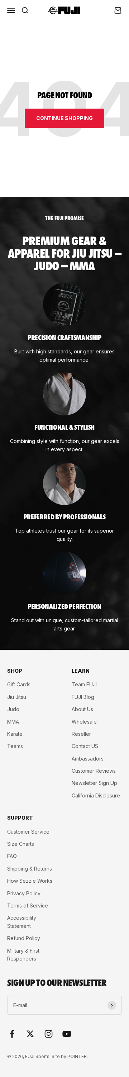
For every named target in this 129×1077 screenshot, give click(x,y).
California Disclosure (96, 795)
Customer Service (28, 832)
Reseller (81, 734)
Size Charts (20, 844)
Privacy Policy (23, 893)
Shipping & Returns (29, 869)
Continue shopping (64, 118)
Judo (13, 709)
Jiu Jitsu (16, 697)
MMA (13, 722)
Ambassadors (88, 759)
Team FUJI (84, 684)
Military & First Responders (23, 955)
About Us (82, 709)
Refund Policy (23, 938)
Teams (15, 746)
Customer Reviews (94, 771)
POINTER (77, 1056)
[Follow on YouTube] (67, 1034)
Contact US (85, 746)
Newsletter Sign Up (94, 783)
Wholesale (84, 722)
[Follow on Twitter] (30, 1034)
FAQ (12, 856)
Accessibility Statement (21, 922)
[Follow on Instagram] (48, 1034)
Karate (15, 734)
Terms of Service (27, 905)
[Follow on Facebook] (12, 1034)
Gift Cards (18, 684)
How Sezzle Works (29, 881)
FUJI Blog (83, 697)
